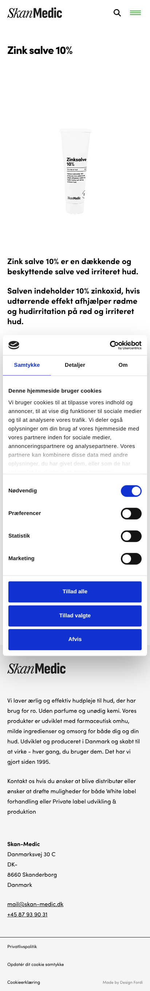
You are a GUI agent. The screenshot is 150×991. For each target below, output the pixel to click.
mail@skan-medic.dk (35, 904)
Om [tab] (122, 365)
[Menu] (135, 13)
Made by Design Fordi (123, 982)
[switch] (131, 513)
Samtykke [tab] (27, 365)
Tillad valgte (75, 616)
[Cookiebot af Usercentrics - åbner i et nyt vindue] (110, 345)
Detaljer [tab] (75, 365)
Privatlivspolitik (22, 946)
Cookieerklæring (23, 982)
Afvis (75, 639)
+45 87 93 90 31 (27, 914)
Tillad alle (75, 592)
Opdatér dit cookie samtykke (35, 964)
